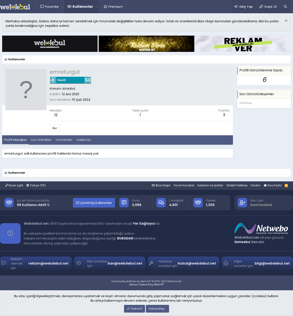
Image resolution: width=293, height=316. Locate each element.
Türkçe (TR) (37, 185)
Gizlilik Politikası (237, 185)
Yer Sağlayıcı (144, 223)
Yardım (255, 185)
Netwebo (242, 242)
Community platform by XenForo (146, 281)
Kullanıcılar (82, 6)
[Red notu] (285, 21)
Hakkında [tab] (84, 139)
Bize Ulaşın (163, 185)
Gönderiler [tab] (64, 139)
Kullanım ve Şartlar (210, 185)
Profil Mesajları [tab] (15, 139)
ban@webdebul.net (125, 263)
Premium (116, 6)
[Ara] (285, 6)
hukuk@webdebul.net (197, 263)
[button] (61, 6)
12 (55, 114)
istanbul (68, 88)
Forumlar (52, 6)
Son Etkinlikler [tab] (41, 139)
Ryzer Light (15, 185)
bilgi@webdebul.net (272, 263)
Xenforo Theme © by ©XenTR (146, 284)
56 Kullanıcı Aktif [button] (32, 205)
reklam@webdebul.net (48, 263)
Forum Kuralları (184, 185)
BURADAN (125, 238)
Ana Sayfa (274, 185)
